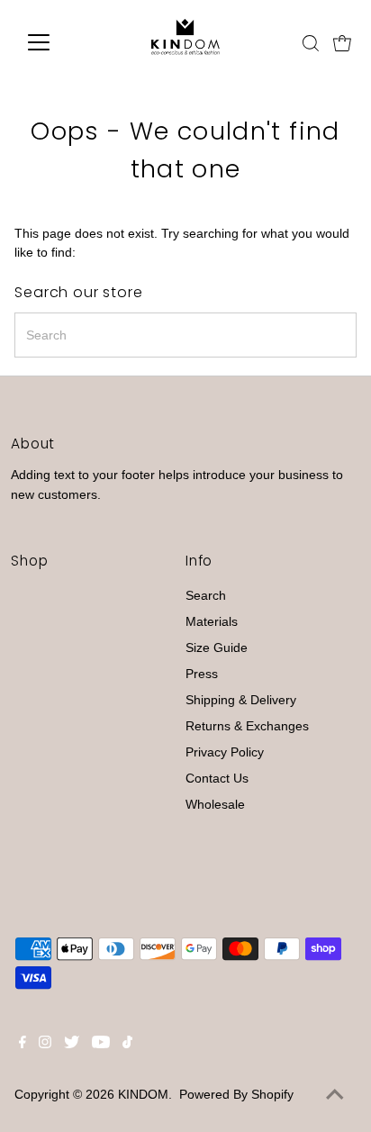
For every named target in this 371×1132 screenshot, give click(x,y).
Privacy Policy (225, 752)
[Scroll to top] (335, 1096)
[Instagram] (45, 1044)
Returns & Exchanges (247, 726)
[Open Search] (310, 43)
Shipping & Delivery (241, 700)
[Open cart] (342, 42)
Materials (212, 622)
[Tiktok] (127, 1044)
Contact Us (217, 778)
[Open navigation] (55, 42)
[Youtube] (100, 1044)
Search (206, 595)
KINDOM (143, 1094)
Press (202, 674)
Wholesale (215, 804)
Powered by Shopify (236, 1094)
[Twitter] (71, 1044)
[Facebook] (22, 1044)
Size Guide (217, 648)
